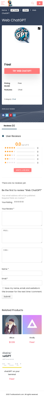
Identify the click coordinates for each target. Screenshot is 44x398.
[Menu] (3, 3)
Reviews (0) (9, 125)
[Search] (33, 3)
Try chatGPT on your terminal (12, 380)
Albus (11, 337)
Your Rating (7, 202)
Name (5, 269)
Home (4, 10)
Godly (32, 337)
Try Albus (11, 344)
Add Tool (40, 3)
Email (5, 278)
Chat (25, 10)
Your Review (8, 208)
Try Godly (32, 344)
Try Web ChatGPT (22, 70)
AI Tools (14, 10)
